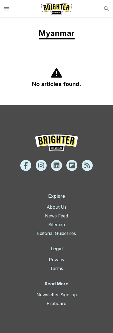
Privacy (56, 259)
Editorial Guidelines (56, 233)
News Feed (56, 216)
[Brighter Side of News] (56, 9)
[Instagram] (41, 165)
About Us (57, 207)
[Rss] (87, 165)
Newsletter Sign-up (56, 294)
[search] (106, 8)
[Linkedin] (56, 165)
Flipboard (56, 303)
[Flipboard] (71, 165)
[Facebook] (25, 165)
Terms (56, 268)
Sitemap (56, 224)
